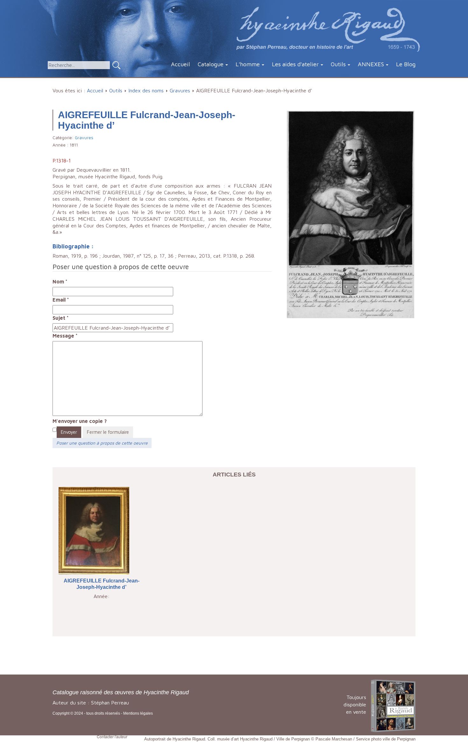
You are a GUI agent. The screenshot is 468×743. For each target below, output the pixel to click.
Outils (338, 64)
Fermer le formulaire (108, 432)
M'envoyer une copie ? (80, 421)
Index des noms (146, 90)
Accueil (180, 64)
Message (65, 336)
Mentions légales (138, 713)
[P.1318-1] (350, 214)
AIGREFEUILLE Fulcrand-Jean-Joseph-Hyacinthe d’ (101, 584)
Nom (60, 281)
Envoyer (69, 432)
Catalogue (210, 64)
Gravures (180, 90)
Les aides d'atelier (295, 64)
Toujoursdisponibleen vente (355, 704)
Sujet (61, 318)
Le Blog (405, 64)
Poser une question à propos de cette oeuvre (102, 443)
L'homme (248, 64)
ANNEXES (371, 64)
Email (61, 300)
